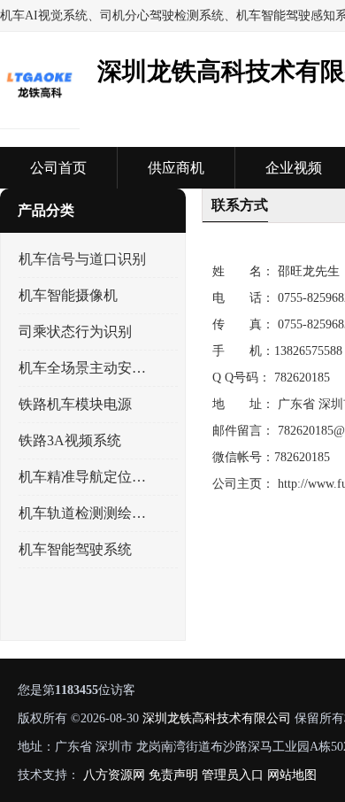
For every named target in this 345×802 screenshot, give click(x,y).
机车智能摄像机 (68, 295)
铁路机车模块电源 (75, 404)
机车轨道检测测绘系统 (83, 513)
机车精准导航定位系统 (83, 476)
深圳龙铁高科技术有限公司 (216, 718)
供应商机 (176, 167)
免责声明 (173, 775)
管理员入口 (233, 775)
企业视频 (293, 167)
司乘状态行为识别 (75, 331)
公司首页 (58, 167)
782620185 (302, 377)
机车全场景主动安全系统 (83, 367)
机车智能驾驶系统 (75, 549)
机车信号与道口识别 (82, 258)
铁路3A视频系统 (70, 440)
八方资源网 (114, 775)
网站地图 (292, 775)
